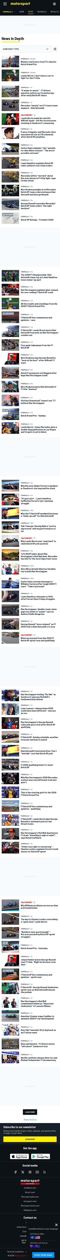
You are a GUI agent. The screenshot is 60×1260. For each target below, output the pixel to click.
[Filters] (55, 49)
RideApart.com (30, 1210)
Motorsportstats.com (30, 1205)
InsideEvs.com (30, 1188)
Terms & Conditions (15, 1251)
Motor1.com (30, 1192)
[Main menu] (5, 4)
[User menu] (54, 4)
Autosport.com (30, 1201)
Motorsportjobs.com (30, 1196)
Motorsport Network (24, 1255)
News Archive (30, 1119)
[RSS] (44, 1172)
